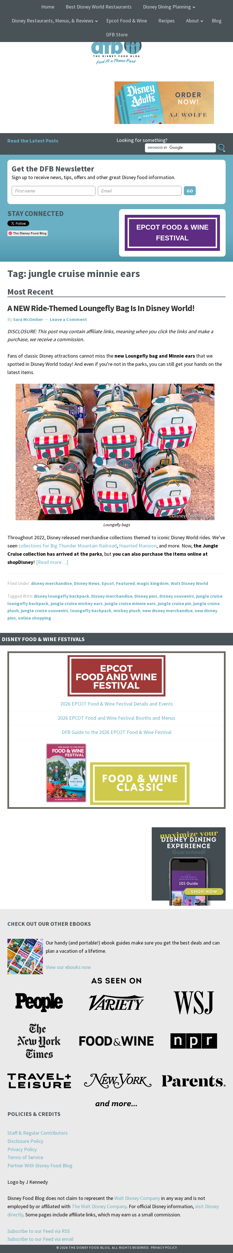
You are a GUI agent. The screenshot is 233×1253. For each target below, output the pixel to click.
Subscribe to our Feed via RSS (38, 1231)
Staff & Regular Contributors (37, 1133)
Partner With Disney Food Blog (39, 1165)
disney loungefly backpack (61, 596)
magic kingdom (153, 583)
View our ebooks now (68, 967)
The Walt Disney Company (99, 1206)
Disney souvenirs (176, 596)
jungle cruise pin (174, 603)
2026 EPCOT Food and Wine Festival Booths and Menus (116, 718)
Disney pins (145, 596)
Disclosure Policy (25, 1141)
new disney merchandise (167, 610)
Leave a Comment (68, 319)
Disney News (87, 583)
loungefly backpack (90, 610)
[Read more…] (52, 562)
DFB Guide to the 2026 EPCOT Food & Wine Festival (116, 732)
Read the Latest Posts (32, 140)
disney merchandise (51, 583)
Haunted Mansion (138, 545)
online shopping (34, 618)
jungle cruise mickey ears (77, 603)
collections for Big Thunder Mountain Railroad (67, 545)
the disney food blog (117, 37)
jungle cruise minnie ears (130, 603)
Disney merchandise (111, 596)
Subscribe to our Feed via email (40, 1239)
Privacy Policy (22, 1149)
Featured (125, 583)
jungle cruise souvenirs (44, 610)
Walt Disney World (189, 583)
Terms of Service (25, 1157)
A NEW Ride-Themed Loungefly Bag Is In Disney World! (100, 308)
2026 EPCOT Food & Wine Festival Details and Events (116, 703)
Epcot (108, 583)
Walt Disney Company (137, 1198)
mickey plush (126, 610)
